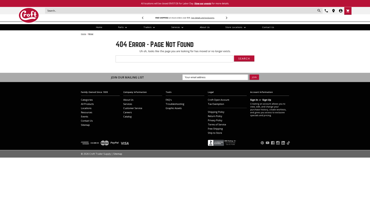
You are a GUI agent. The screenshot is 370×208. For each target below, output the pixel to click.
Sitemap (85, 125)
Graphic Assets (174, 108)
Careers (127, 112)
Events (84, 116)
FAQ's (169, 99)
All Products (87, 104)
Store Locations (236, 27)
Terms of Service (217, 124)
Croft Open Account (218, 99)
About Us (205, 27)
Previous (144, 18)
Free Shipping (215, 128)
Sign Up (266, 99)
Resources (86, 112)
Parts (123, 27)
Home (99, 27)
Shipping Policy (216, 112)
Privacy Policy (215, 120)
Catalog (127, 116)
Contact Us (268, 27)
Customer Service (132, 108)
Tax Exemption (216, 104)
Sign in (254, 99)
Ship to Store (215, 132)
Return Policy (215, 116)
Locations (86, 108)
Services (177, 27)
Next (226, 18)
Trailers (150, 27)
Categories (87, 99)
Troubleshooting (175, 104)
